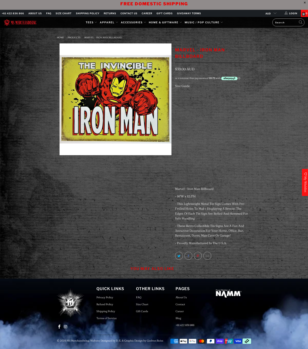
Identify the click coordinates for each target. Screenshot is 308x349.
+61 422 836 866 (13, 13)
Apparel (107, 22)
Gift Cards (164, 13)
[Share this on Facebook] (188, 256)
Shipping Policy (87, 13)
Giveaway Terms (189, 13)
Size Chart (64, 13)
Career (147, 13)
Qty (177, 127)
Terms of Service (106, 318)
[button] (193, 152)
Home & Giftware (163, 22)
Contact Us (128, 13)
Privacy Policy (104, 297)
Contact (180, 304)
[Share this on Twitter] (179, 256)
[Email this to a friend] (207, 256)
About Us (35, 13)
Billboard (184, 115)
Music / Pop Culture (202, 22)
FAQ (48, 13)
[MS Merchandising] (20, 22)
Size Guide (183, 86)
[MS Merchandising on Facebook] (59, 327)
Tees (90, 22)
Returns (110, 13)
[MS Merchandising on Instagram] (65, 327)
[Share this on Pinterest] (198, 256)
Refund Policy (104, 304)
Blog (178, 318)
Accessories (132, 22)
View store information (193, 177)
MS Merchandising (78, 340)
